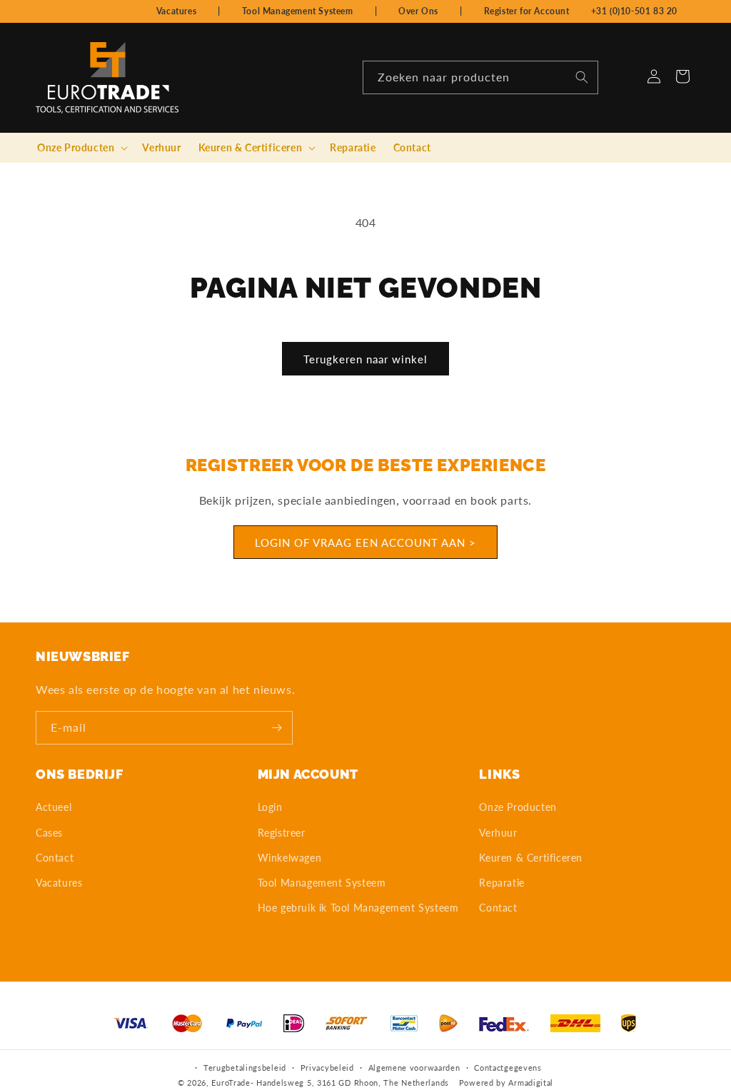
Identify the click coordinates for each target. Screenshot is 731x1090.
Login (270, 807)
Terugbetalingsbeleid (244, 1067)
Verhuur (498, 833)
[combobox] (480, 77)
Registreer (282, 833)
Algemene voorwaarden (414, 1067)
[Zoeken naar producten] (582, 77)
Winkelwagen (290, 858)
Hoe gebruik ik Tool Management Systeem (358, 908)
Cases (49, 833)
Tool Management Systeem (297, 11)
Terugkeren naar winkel (365, 359)
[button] (81, 148)
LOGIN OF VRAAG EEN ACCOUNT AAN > (365, 542)
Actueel (53, 807)
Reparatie (501, 883)
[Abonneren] (276, 728)
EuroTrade (230, 1082)
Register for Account (527, 11)
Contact (55, 858)
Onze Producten (517, 807)
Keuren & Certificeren (531, 858)
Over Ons (418, 11)
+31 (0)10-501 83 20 (634, 11)
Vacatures (176, 11)
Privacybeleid (327, 1067)
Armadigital (530, 1082)
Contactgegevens (508, 1067)
